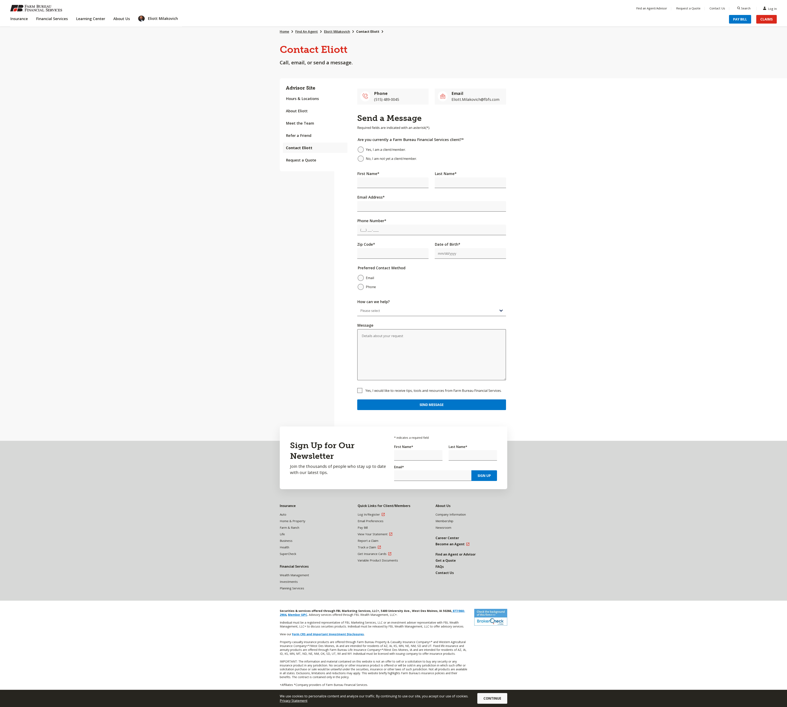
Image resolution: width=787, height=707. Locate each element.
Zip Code (366, 244)
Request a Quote (688, 8)
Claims (766, 19)
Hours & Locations (302, 98)
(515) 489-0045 (386, 99)
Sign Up (484, 475)
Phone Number (371, 220)
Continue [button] (492, 698)
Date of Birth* (447, 244)
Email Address (371, 197)
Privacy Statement (293, 700)
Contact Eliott (367, 31)
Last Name (446, 173)
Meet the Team (300, 123)
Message (365, 325)
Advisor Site (300, 88)
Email (399, 467)
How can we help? (373, 301)
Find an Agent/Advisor (651, 8)
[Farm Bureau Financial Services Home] (37, 8)
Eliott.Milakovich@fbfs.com (475, 99)
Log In (772, 8)
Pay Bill (740, 19)
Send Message (432, 404)
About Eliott (297, 110)
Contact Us (717, 8)
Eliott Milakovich (337, 31)
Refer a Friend (298, 135)
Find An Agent (306, 31)
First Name (368, 173)
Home (284, 31)
